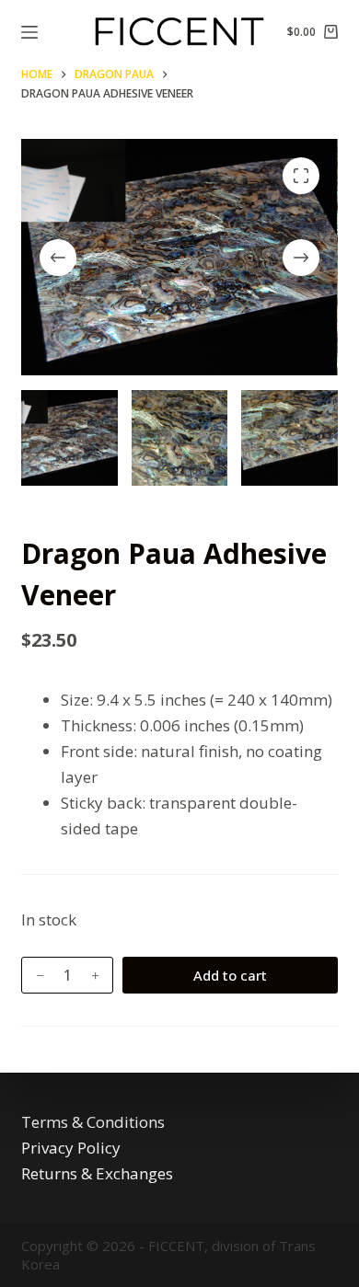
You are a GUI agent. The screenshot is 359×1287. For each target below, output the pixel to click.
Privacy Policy (71, 1147)
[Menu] (29, 32)
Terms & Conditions (93, 1121)
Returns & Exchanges (97, 1173)
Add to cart (230, 975)
